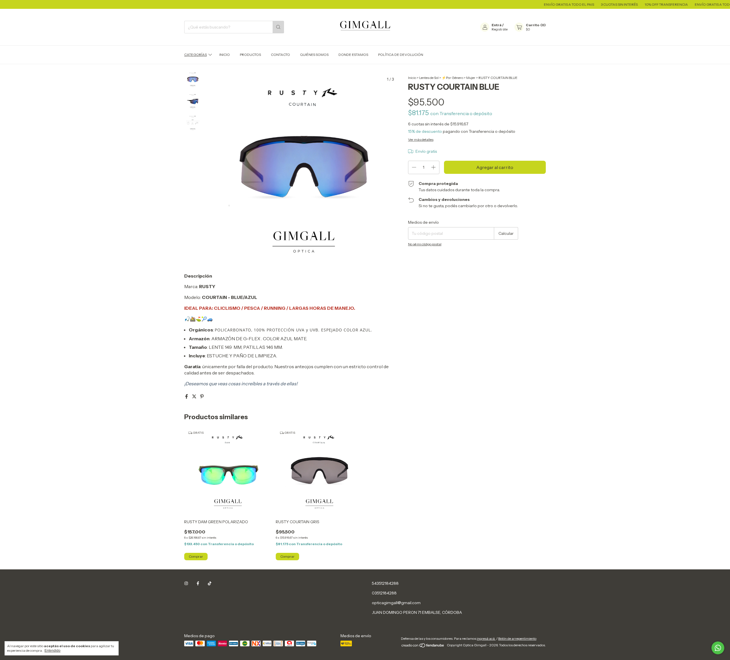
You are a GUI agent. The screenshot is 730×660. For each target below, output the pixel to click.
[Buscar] (278, 27)
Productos (250, 54)
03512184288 (384, 593)
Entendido (52, 651)
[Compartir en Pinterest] (202, 396)
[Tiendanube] (423, 646)
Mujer (470, 78)
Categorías (195, 54)
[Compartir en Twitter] (194, 396)
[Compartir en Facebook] (187, 396)
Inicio (224, 54)
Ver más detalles (420, 139)
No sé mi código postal (424, 244)
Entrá (497, 25)
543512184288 (385, 583)
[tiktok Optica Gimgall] (210, 583)
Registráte (500, 29)
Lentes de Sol (429, 78)
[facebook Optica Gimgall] (198, 583)
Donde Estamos (353, 54)
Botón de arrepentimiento (517, 638)
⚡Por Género (452, 78)
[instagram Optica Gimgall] (186, 583)
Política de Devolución (400, 54)
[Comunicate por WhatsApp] (717, 647)
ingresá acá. (486, 638)
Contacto (280, 54)
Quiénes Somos (314, 54)
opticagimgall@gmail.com (396, 602)
